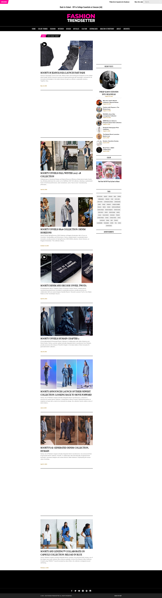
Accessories (99, 196)
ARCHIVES (126, 28)
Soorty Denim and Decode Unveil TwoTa (63, 285)
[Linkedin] (83, 591)
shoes (119, 217)
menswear (112, 215)
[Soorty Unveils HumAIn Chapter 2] (66, 335)
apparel (105, 196)
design (103, 204)
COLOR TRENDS (43, 28)
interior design (112, 212)
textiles (111, 222)
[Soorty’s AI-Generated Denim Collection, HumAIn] (66, 444)
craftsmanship (117, 201)
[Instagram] (90, 591)
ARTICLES (76, 28)
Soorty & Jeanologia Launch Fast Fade (62, 72)
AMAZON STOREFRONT (107, 28)
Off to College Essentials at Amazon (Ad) (87, 7)
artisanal (110, 196)
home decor (100, 212)
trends (119, 222)
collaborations (101, 199)
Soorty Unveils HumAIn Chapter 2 (59, 338)
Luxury (99, 215)
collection (107, 199)
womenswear (109, 225)
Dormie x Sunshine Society (110, 141)
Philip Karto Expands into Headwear (100, 2)
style (112, 220)
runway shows (113, 217)
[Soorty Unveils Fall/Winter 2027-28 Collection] (66, 170)
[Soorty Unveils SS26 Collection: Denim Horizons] (66, 226)
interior (106, 212)
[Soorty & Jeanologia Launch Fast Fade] (66, 69)
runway (106, 217)
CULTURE (84, 28)
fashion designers (109, 209)
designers (109, 204)
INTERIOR (61, 28)
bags (115, 196)
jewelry (118, 212)
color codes (117, 199)
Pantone (118, 215)
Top (115, 222)
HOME (34, 28)
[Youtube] (79, 591)
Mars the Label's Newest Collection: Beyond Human (129, 2)
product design (101, 217)
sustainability (99, 222)
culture (99, 204)
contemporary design (108, 201)
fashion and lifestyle (116, 207)
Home (43, 36)
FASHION (52, 28)
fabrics (104, 207)
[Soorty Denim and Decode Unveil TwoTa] (66, 282)
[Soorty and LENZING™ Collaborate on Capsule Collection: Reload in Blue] (66, 548)
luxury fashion (106, 215)
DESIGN (68, 28)
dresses (99, 207)
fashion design (101, 209)
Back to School (65, 7)
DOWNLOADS (94, 28)
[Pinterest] (86, 591)
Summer (116, 220)
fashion (108, 207)
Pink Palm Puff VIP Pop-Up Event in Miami (109, 181)
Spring (107, 220)
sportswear (102, 220)
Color (112, 199)
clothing (119, 196)
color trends (99, 201)
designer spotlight (116, 204)
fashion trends (117, 209)
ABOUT (119, 28)
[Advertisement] (66, 114)
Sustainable (106, 222)
